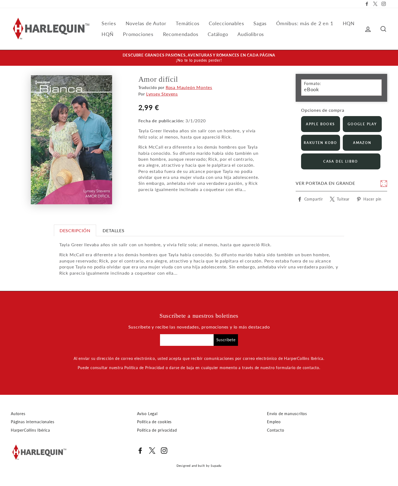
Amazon (362, 143)
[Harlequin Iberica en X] (152, 450)
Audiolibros (250, 34)
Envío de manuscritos (287, 414)
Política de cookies (154, 422)
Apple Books (320, 124)
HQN (349, 23)
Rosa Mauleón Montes (189, 87)
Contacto (275, 430)
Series (109, 23)
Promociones (138, 34)
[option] (199, 58)
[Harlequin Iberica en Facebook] (140, 450)
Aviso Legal (147, 414)
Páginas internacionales (32, 422)
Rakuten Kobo (320, 143)
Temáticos (187, 23)
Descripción (75, 230)
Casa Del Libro (340, 161)
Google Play (362, 124)
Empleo (274, 422)
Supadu (216, 465)
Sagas (260, 23)
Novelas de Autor (146, 23)
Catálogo (218, 34)
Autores (18, 414)
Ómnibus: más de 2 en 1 (304, 23)
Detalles (113, 230)
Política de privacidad (157, 430)
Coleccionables (226, 23)
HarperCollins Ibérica (30, 430)
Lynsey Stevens (162, 93)
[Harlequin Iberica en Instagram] (164, 450)
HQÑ (107, 34)
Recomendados (180, 34)
